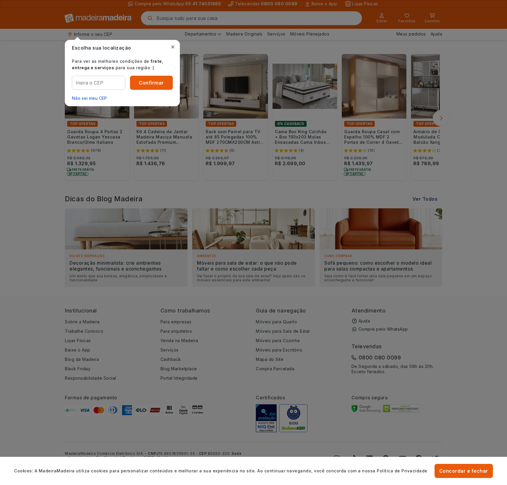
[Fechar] (172, 46)
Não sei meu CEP (89, 98)
